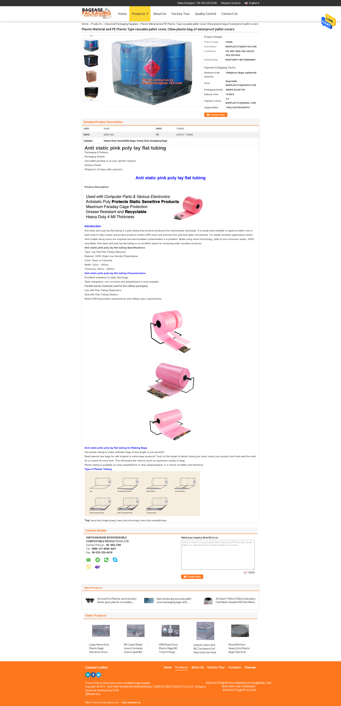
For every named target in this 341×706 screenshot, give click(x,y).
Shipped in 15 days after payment (103, 169)
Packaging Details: (95, 156)
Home (122, 14)
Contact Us (229, 14)
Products (138, 14)
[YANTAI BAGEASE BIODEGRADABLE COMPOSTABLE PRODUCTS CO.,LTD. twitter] (98, 675)
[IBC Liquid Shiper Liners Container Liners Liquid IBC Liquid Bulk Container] (135, 631)
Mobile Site (94, 694)
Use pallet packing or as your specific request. (110, 160)
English (253, 3)
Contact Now (217, 114)
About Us (159, 14)
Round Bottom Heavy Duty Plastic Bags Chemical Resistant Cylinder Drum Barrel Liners (239, 652)
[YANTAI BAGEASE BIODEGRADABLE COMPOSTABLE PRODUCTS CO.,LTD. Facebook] (93, 675)
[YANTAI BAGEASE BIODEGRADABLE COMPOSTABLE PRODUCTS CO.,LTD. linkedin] (88, 675)
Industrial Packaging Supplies (121, 24)
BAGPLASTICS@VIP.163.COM (239, 690)
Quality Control (205, 14)
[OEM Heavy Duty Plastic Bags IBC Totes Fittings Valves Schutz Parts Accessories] (170, 631)
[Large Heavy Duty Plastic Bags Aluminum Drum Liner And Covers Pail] (100, 631)
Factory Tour (181, 14)
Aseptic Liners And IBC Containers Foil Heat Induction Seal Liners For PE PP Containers (205, 652)
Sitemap (250, 667)
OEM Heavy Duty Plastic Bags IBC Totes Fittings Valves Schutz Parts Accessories (169, 652)
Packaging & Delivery (96, 152)
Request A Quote (231, 3)
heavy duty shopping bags (103, 520)
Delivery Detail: (93, 165)
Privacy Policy (93, 683)
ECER (116, 690)
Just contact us (131, 702)
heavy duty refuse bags (128, 520)
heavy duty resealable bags (153, 520)
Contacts (234, 667)
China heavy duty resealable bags (121, 683)
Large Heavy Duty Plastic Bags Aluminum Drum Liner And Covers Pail (99, 652)
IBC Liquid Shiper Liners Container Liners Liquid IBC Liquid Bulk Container (133, 652)
